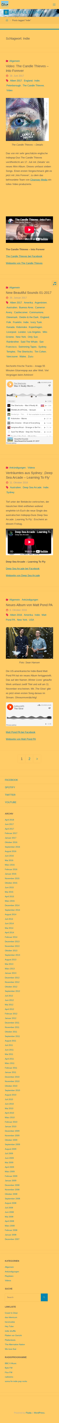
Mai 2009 (9, 1162)
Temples (10, 351)
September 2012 (12, 991)
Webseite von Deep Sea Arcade (23, 575)
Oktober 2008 (11, 1194)
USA (31, 619)
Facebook (11, 780)
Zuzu (30, 356)
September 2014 (12, 910)
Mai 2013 (9, 964)
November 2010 (12, 1081)
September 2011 (12, 1036)
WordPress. (39, 1413)
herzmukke (10, 1322)
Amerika (28, 302)
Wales (22, 356)
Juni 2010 (9, 1104)
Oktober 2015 (11, 883)
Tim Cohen (40, 351)
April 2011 (9, 1059)
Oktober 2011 (11, 1032)
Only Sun (33, 337)
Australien (11, 307)
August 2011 (10, 1041)
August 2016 (10, 851)
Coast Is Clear (11, 1313)
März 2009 (10, 1171)
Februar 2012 (11, 1014)
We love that (10, 1349)
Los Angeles (34, 332)
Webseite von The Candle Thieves (24, 263)
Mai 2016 (9, 860)
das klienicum (11, 1317)
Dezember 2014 (12, 905)
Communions (36, 312)
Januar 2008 (10, 1235)
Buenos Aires (26, 307)
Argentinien (41, 302)
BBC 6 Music (10, 1363)
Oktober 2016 (11, 842)
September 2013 (12, 955)
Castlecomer (20, 312)
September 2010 (12, 1090)
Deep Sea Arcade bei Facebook (23, 568)
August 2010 (10, 1095)
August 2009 (10, 1149)
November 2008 (12, 1190)
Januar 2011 (10, 1072)
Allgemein (14, 61)
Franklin (17, 322)
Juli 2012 (9, 996)
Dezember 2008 (12, 1185)
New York (21, 337)
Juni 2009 (9, 1158)
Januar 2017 (10, 838)
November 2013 (12, 946)
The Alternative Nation (15, 1344)
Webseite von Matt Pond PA (21, 739)
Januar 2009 (10, 1181)
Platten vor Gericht (13, 1335)
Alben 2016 (16, 615)
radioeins (9, 1377)
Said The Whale (29, 341)
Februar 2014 (11, 937)
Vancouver (11, 356)
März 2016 (10, 865)
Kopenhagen (35, 327)
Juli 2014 (9, 919)
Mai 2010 (9, 1108)
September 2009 (12, 1144)
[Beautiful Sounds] (4, 4)
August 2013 (10, 960)
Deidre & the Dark (29, 317)
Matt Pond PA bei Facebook (20, 732)
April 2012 (9, 1009)
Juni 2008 (9, 1212)
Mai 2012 (9, 1005)
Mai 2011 (9, 1054)
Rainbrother (12, 341)
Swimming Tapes (27, 346)
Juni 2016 (9, 856)
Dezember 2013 (12, 941)
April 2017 (9, 829)
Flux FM (8, 1372)
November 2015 (12, 878)
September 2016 (12, 847)
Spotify (10, 787)
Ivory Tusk (36, 322)
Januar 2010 (10, 1126)
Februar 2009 (11, 1176)
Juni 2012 (9, 1000)
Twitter (10, 795)
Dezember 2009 (12, 1131)
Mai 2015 (9, 892)
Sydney (42, 346)
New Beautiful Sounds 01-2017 (29, 293)
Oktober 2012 (11, 987)
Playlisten (9, 1276)
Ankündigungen (17, 467)
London (22, 332)
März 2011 (9, 1063)
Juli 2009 (9, 1153)
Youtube (10, 802)
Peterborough (13, 85)
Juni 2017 (9, 824)
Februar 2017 (11, 833)
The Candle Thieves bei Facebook (24, 256)
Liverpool (11, 332)
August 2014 (10, 914)
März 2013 (10, 969)
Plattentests (10, 1340)
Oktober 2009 (11, 1140)
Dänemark (11, 317)
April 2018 (9, 820)
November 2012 (12, 982)
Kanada (10, 327)
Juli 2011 (9, 1045)
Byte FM (8, 1368)
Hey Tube (9, 1326)
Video (9, 90)
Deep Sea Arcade (32, 487)
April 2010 (9, 1113)
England (28, 80)
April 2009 (9, 1167)
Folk (8, 322)
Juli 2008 (9, 1208)
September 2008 (12, 1199)
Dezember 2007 (12, 1239)
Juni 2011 (9, 1050)
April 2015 (9, 896)
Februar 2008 (11, 1230)
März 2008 (10, 1226)
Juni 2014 (9, 923)
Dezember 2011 (12, 1023)
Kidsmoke (21, 327)
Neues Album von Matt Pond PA (29, 605)
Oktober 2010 (11, 1086)
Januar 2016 (10, 874)
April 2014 (9, 932)
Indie (37, 80)
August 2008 (10, 1203)
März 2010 (10, 1117)
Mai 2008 (9, 1217)
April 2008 (9, 1221)
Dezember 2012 (12, 978)
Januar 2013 (10, 973)
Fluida (28, 1413)
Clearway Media (38, 179)
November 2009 (12, 1135)
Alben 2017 (16, 80)
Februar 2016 (11, 869)
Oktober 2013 (11, 951)
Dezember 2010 (12, 1077)
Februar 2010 (11, 1122)
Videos (31, 467)
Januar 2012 (10, 1018)
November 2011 (12, 1027)
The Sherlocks (25, 351)
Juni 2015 (9, 887)
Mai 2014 (9, 928)
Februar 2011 (11, 1068)
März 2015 (10, 901)
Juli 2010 (9, 1099)
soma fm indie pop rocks (16, 1381)
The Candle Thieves (33, 85)
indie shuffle (10, 1331)
